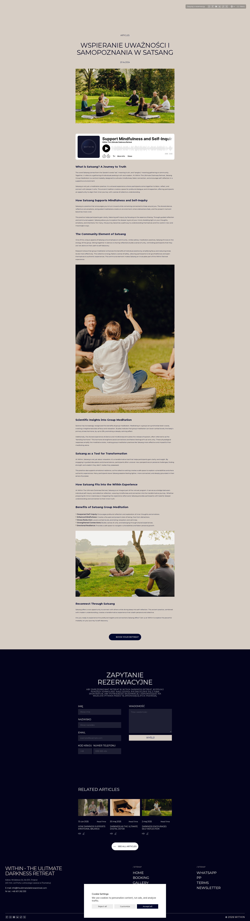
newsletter (209, 888)
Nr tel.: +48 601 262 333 (15, 891)
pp (199, 878)
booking (141, 878)
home (138, 873)
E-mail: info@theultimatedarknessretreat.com (26, 888)
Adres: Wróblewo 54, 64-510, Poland (21, 880)
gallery (140, 883)
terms (203, 883)
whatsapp (207, 873)
